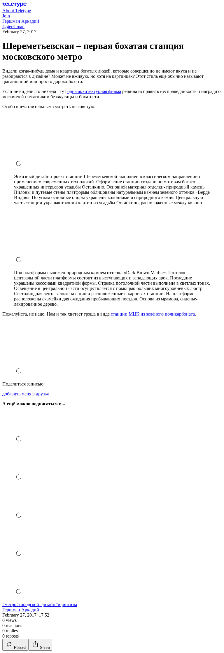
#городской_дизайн (35, 604)
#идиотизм (66, 604)
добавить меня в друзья (25, 393)
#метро (9, 604)
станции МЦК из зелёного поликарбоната (153, 313)
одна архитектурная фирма (94, 91)
